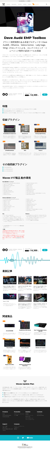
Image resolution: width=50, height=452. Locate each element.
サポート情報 (4, 426)
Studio (3, 413)
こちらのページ (18, 237)
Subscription (14, 4)
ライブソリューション (29, 415)
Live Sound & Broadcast (6, 415)
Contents (24, 4)
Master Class (27, 416)
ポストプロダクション (29, 418)
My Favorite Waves (40, 415)
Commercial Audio (5, 416)
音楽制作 (27, 413)
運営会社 (15, 429)
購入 (45, 94)
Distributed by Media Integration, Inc (25, 447)
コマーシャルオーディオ (29, 419)
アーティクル (39, 413)
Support (29, 4)
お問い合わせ (4, 427)
